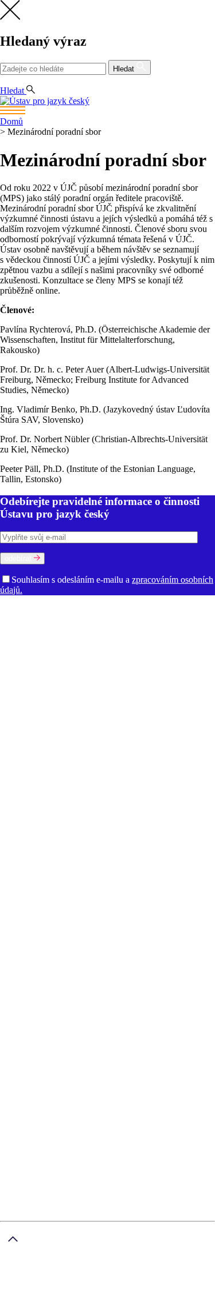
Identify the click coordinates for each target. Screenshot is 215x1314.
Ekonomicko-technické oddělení (59, 681)
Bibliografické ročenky (83, 794)
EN (26, 80)
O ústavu (16, 609)
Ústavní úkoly (26, 733)
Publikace (72, 733)
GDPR (35, 901)
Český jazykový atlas (164, 794)
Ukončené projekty (106, 753)
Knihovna (172, 691)
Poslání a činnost (31, 619)
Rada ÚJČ (192, 619)
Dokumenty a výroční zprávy (129, 702)
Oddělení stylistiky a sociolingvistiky (99, 666)
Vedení (159, 619)
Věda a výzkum (28, 722)
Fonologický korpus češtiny (120, 825)
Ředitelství (134, 691)
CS (8, 80)
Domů (11, 121)
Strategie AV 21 (170, 753)
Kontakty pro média (37, 702)
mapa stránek (24, 1308)
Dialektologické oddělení (46, 640)
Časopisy (17, 763)
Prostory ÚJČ (120, 619)
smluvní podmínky (100, 1289)
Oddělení (161, 630)
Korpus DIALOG (57, 846)
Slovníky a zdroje (32, 774)
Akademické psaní (56, 931)
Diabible (123, 805)
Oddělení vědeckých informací (57, 691)
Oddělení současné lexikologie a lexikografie (82, 661)
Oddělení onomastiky (78, 650)
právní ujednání (78, 1308)
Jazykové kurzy (51, 942)
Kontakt (37, 921)
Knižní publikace (123, 733)
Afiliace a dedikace (69, 763)
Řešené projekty (142, 743)
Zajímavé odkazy (170, 712)
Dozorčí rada (24, 630)
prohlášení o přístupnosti (152, 1308)
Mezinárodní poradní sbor (97, 630)
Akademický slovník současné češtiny (70, 784)
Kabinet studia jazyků (158, 681)
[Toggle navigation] (107, 111)
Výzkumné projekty (74, 743)
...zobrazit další (118, 846)
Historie (78, 619)
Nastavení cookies (56, 911)
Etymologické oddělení (136, 640)
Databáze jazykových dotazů (53, 805)
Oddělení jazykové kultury (166, 650)
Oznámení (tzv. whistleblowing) (80, 712)
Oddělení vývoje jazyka (143, 671)
